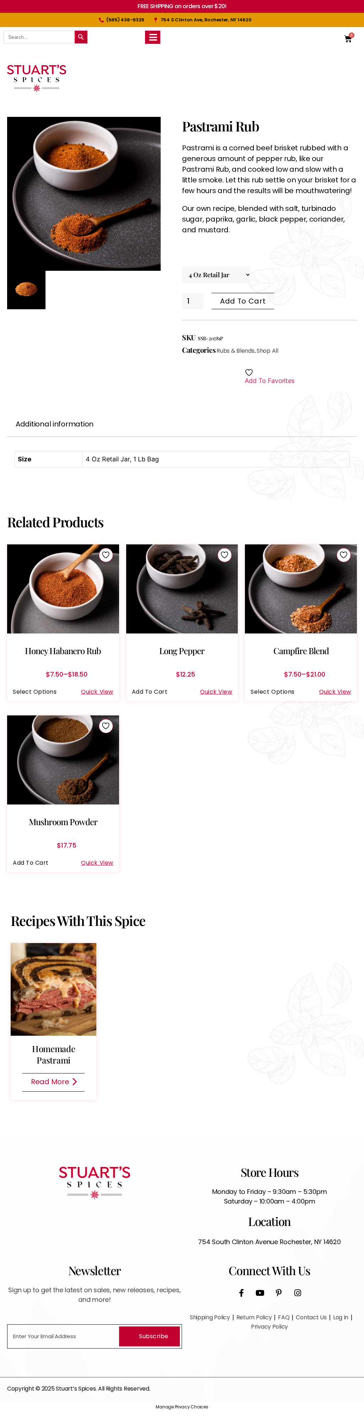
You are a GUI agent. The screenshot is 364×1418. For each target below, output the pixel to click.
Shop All (267, 351)
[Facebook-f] (241, 1293)
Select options (35, 692)
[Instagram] (297, 1293)
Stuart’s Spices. (77, 1389)
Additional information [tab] (54, 424)
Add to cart (243, 301)
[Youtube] (260, 1293)
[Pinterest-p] (279, 1293)
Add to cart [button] (150, 692)
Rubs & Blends (235, 351)
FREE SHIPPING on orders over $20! (182, 6)
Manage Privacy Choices (182, 1407)
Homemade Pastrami (53, 1054)
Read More (50, 1082)
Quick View (97, 692)
